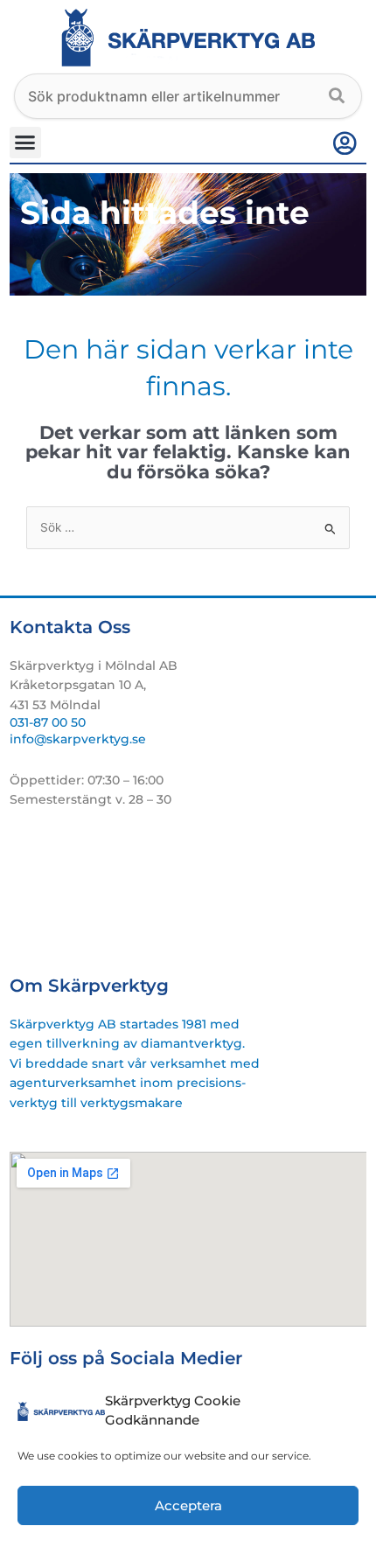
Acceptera (188, 1505)
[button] (25, 142)
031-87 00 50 (48, 722)
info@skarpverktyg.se (78, 739)
